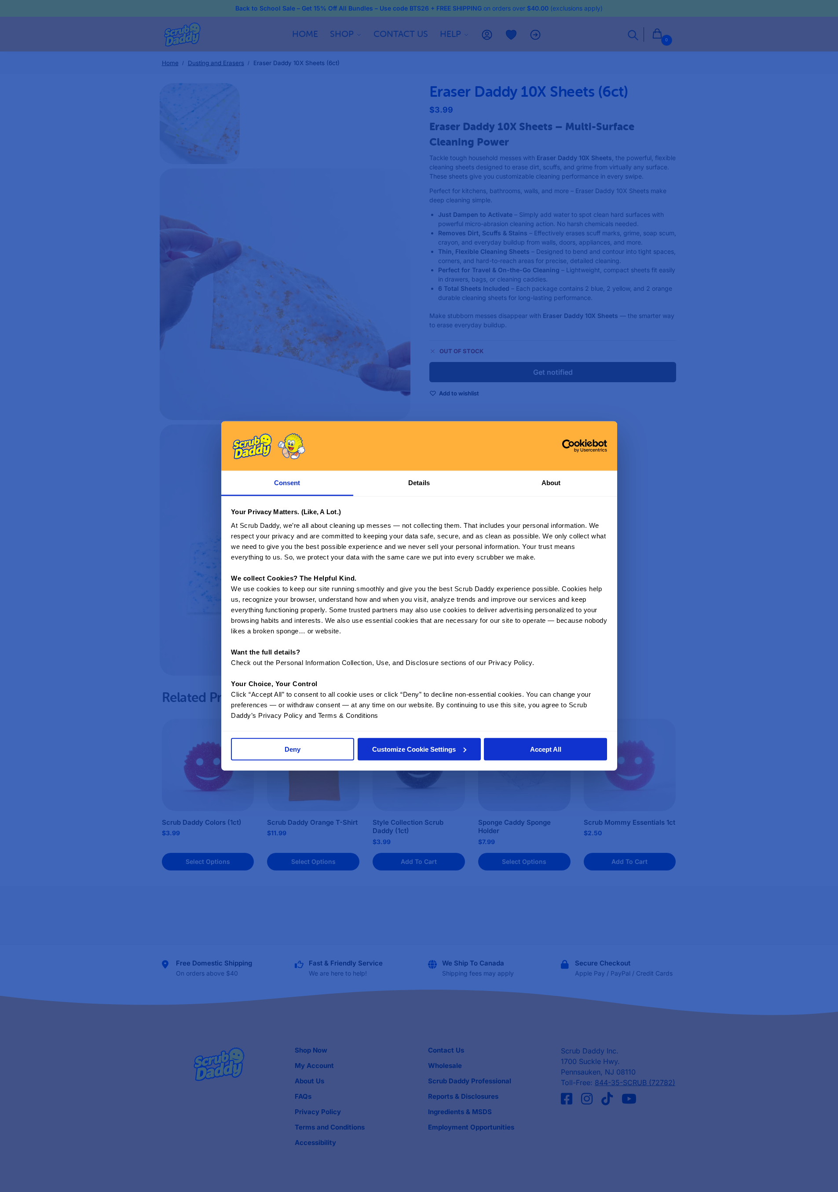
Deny (292, 749)
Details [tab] (419, 482)
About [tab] (551, 482)
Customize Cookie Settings (414, 749)
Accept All (545, 749)
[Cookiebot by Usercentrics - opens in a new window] (568, 446)
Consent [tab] (287, 482)
